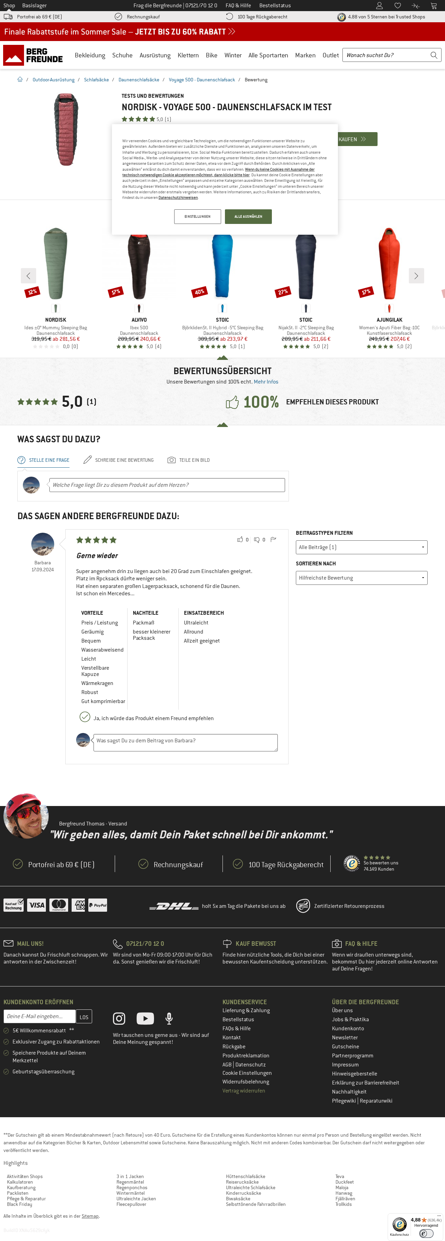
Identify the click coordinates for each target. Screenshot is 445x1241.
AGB (227, 1064)
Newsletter (345, 1037)
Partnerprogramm (352, 1055)
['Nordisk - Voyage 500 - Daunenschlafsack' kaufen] (66, 129)
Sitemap (90, 1216)
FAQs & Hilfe (236, 1028)
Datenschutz (250, 1064)
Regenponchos (131, 1187)
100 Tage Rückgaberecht (262, 17)
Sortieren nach (316, 563)
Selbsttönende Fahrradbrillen (256, 1204)
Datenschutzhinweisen (178, 197)
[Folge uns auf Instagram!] (124, 1020)
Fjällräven (345, 1198)
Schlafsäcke (96, 79)
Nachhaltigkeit (349, 1091)
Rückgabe (233, 1046)
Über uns (342, 1010)
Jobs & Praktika (350, 1019)
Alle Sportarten (268, 55)
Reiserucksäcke (242, 1182)
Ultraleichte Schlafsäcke (250, 1187)
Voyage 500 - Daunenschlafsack (202, 79)
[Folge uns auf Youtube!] (150, 1020)
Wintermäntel (130, 1193)
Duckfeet (344, 1182)
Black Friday (19, 1204)
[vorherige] (28, 275)
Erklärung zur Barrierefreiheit (365, 1082)
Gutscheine (345, 1046)
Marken (305, 55)
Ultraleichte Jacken (136, 1198)
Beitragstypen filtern (324, 533)
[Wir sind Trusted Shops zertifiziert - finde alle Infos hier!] (352, 863)
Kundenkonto (348, 1028)
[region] (225, 179)
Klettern (188, 55)
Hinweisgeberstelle (354, 1073)
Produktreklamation (245, 1055)
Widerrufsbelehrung (245, 1081)
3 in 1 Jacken (130, 1176)
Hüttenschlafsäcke (245, 1176)
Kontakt (231, 1037)
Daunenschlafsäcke (139, 79)
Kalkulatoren (20, 1182)
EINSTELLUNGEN (197, 216)
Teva (339, 1176)
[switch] (426, 1233)
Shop (9, 5)
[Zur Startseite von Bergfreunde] (35, 54)
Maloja (341, 1187)
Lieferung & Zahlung (246, 1010)
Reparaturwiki (376, 1100)
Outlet (331, 55)
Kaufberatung (21, 1187)
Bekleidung (90, 55)
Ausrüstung (155, 55)
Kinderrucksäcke (243, 1193)
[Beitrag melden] (273, 540)
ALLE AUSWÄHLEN (248, 216)
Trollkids (343, 1204)
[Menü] (439, 1217)
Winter (233, 55)
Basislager (34, 5)
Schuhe (122, 55)
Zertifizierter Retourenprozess (349, 906)
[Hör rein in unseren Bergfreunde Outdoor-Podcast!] (174, 1020)
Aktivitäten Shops (25, 1176)
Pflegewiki (344, 1100)
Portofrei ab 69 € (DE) (39, 17)
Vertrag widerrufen (243, 1090)
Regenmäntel (130, 1182)
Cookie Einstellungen (247, 1073)
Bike (212, 55)
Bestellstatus (238, 1019)
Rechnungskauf (143, 17)
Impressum (345, 1064)
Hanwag (343, 1193)
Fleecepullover (131, 1204)
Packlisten (18, 1193)
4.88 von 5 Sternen (386, 17)
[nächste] (416, 275)
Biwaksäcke (238, 1198)
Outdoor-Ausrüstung (53, 79)
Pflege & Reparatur (26, 1198)
